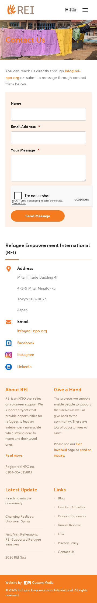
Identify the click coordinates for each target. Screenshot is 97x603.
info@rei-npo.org (32, 331)
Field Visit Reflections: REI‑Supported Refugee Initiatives (23, 539)
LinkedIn (24, 367)
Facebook (25, 343)
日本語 (70, 10)
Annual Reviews (69, 525)
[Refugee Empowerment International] (26, 10)
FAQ (61, 534)
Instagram (25, 355)
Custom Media (42, 583)
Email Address (25, 126)
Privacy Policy (68, 543)
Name (16, 103)
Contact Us (66, 552)
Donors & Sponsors (72, 516)
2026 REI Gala (15, 557)
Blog (61, 498)
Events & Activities (71, 507)
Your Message (25, 150)
